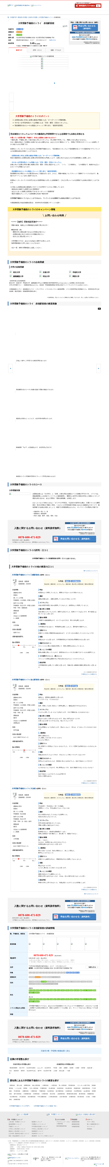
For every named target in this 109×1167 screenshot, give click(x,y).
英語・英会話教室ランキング (17, 1136)
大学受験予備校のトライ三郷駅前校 (25, 575)
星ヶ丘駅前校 (63, 1085)
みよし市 (40, 1068)
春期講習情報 (75, 1122)
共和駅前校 (36, 1094)
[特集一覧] (77, 12)
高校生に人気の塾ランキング (17, 1131)
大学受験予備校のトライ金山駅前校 (25, 680)
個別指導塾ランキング (15, 1124)
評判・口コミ (37, 50)
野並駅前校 (72, 1085)
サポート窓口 (91, 1122)
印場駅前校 (43, 1088)
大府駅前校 (45, 1094)
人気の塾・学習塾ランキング (17, 1122)
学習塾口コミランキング (39, 1124)
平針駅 (55, 1068)
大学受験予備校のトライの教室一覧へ (45, 1106)
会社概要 (10, 1160)
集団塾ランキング (37, 1122)
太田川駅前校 (63, 1096)
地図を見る (92, 967)
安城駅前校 (72, 1096)
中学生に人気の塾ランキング (40, 1129)
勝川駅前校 (82, 1094)
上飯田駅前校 (61, 1094)
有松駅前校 (60, 1088)
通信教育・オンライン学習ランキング (42, 1136)
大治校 (88, 1096)
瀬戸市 (40, 1070)
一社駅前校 (53, 1085)
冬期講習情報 (75, 1126)
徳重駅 (66, 1068)
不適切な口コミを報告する (89, 674)
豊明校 (25, 1088)
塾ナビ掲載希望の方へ (93, 1124)
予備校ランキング (14, 1126)
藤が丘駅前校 (36, 1085)
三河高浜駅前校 (52, 1096)
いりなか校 (18, 1088)
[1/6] (54, 321)
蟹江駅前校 (80, 1096)
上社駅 (55, 1070)
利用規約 (89, 1129)
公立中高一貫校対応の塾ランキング (19, 1133)
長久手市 (21, 1068)
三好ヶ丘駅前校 (33, 1088)
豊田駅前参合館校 (72, 1094)
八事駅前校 (45, 1085)
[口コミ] (62, 12)
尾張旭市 (16, 1070)
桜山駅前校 (68, 1088)
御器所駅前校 (86, 1088)
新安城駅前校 (31, 1096)
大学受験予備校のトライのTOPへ (19, 1106)
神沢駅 (83, 1068)
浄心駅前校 (22, 1096)
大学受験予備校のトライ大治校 (24, 788)
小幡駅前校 (25, 1091)
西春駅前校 (17, 1099)
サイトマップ (91, 1126)
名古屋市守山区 (31, 1070)
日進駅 (77, 1068)
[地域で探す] (15, 12)
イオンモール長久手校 (83, 1085)
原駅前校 (12, 1085)
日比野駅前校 (78, 1091)
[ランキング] (46, 12)
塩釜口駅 (89, 1068)
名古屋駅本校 (13, 1096)
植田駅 (71, 1068)
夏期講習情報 (75, 1124)
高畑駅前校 (90, 1094)
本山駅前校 (52, 1088)
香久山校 (19, 1085)
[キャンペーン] (93, 12)
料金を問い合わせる (87, 27)
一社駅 (68, 1070)
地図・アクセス (56, 50)
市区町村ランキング (37, 1133)
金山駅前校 (87, 1091)
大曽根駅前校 (27, 1094)
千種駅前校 (42, 1091)
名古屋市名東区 (31, 1068)
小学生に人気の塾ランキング (17, 1129)
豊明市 (23, 1070)
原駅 (60, 1068)
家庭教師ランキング (37, 1131)
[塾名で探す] (31, 12)
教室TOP (19, 50)
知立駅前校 (50, 1091)
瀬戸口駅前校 (17, 1094)
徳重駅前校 (27, 1085)
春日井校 (52, 1094)
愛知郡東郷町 (13, 1068)
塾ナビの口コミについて (91, 571)
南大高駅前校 (59, 1091)
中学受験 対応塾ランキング (39, 1126)
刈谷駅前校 (68, 1091)
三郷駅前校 (34, 1091)
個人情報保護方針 (18, 1160)
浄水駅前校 (17, 1091)
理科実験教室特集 (61, 1126)
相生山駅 (61, 1070)
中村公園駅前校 (41, 1096)
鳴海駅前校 (77, 1088)
